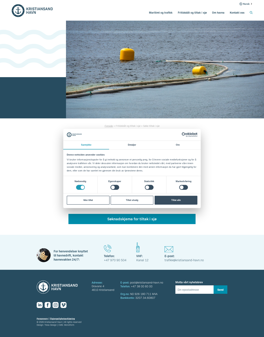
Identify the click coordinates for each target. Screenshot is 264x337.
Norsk (246, 3)
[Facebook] (49, 305)
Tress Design (50, 324)
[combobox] (248, 3)
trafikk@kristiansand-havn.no (184, 260)
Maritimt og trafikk (160, 12)
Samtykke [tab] (86, 144)
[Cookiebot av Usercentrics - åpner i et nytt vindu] (184, 134)
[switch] (114, 187)
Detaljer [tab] (132, 144)
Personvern (42, 318)
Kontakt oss (237, 12)
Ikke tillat (88, 200)
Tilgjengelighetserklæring (62, 318)
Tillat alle (176, 200)
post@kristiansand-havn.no (146, 282)
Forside (109, 125)
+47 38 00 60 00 (141, 286)
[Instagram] (57, 305)
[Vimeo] (64, 305)
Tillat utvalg (132, 200)
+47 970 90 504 (115, 260)
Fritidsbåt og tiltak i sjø (192, 12)
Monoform (69, 324)
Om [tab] (178, 144)
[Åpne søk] (251, 13)
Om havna (218, 12)
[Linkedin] (41, 305)
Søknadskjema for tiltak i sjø (132, 218)
